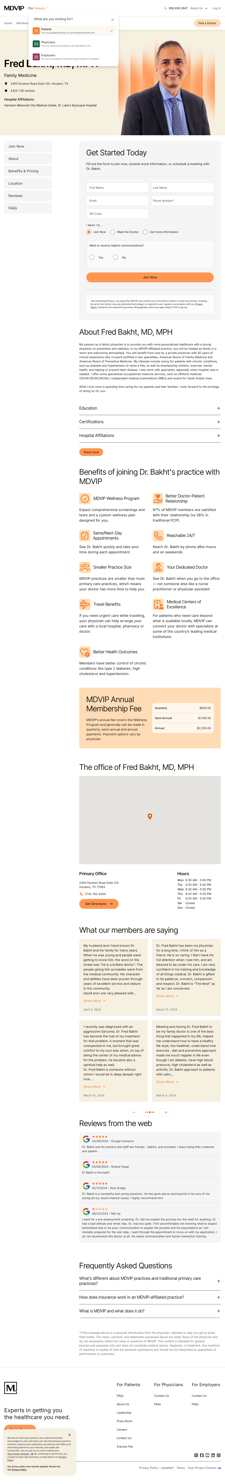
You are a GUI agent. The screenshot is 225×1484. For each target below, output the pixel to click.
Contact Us (124, 1438)
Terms (181, 1468)
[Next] (165, 1112)
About (13, 159)
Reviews (15, 196)
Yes (100, 257)
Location (15, 183)
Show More (92, 1001)
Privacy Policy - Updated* (156, 1468)
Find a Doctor (207, 23)
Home (8, 23)
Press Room (125, 1421)
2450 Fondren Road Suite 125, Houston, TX (39, 83)
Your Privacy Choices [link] (202, 1468)
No (124, 257)
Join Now (16, 146)
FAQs (12, 208)
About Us (123, 1404)
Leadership (124, 1412)
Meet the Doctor (128, 232)
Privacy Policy (19, 1469)
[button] (150, 816)
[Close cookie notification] (70, 1434)
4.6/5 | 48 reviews (23, 90)
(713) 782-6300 (95, 894)
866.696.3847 (178, 8)
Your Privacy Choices (18, 1453)
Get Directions (96, 904)
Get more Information (164, 232)
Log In (217, 8)
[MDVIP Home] (16, 8)
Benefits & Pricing (23, 171)
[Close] (112, 19)
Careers (122, 1429)
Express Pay (125, 1446)
